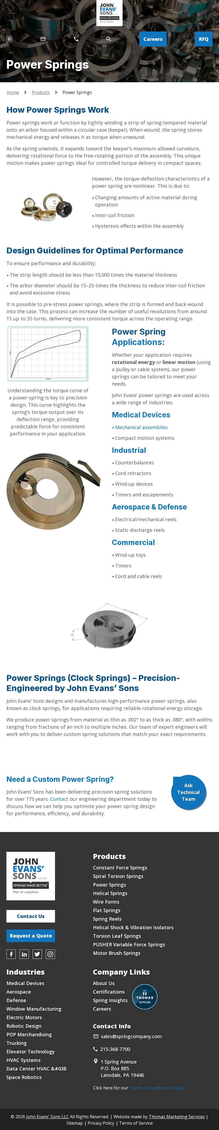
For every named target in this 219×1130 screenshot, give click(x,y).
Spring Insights (110, 1000)
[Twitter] (37, 954)
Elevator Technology (30, 1051)
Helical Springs (110, 893)
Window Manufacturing (33, 1009)
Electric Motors (24, 1017)
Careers (153, 39)
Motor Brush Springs (116, 953)
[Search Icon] (108, 39)
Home (13, 92)
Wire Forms (106, 901)
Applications (137, 342)
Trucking (16, 1043)
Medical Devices (141, 414)
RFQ (203, 39)
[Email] (43, 39)
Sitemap (75, 1123)
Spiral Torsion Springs (118, 876)
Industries (25, 972)
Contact (59, 799)
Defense (16, 1000)
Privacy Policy (101, 1123)
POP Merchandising (29, 1034)
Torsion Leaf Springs (117, 936)
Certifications (109, 991)
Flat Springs (106, 910)
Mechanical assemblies (141, 427)
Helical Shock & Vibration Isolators (133, 927)
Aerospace (18, 991)
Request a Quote (31, 935)
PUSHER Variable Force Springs (129, 944)
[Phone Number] (76, 39)
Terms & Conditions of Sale (156, 1088)
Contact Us (31, 916)
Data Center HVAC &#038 (36, 1068)
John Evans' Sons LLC (47, 1117)
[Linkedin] (24, 954)
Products (41, 92)
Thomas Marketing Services (177, 1117)
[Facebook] (11, 954)
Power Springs (109, 884)
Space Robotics (24, 1077)
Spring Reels (107, 919)
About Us (104, 983)
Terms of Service (136, 1123)
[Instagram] (50, 954)
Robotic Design (23, 1026)
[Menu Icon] (9, 39)
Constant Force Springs (120, 867)
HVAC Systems (23, 1060)
